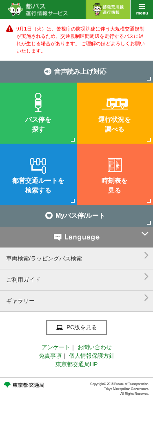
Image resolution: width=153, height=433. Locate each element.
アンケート (56, 347)
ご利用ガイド (77, 276)
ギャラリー (77, 298)
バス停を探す (38, 124)
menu (142, 9)
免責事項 (50, 355)
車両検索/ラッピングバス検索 (77, 255)
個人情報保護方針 (92, 355)
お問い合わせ (95, 347)
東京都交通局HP (76, 364)
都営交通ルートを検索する (38, 185)
